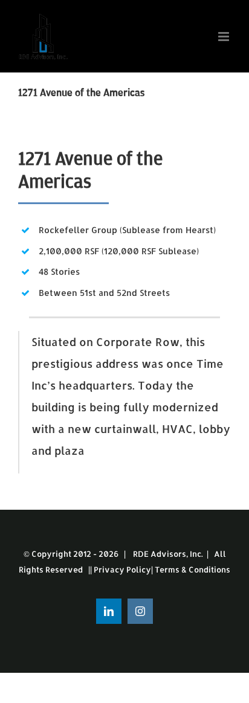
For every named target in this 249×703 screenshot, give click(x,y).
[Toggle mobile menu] (224, 36)
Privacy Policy (122, 569)
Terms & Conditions (192, 569)
